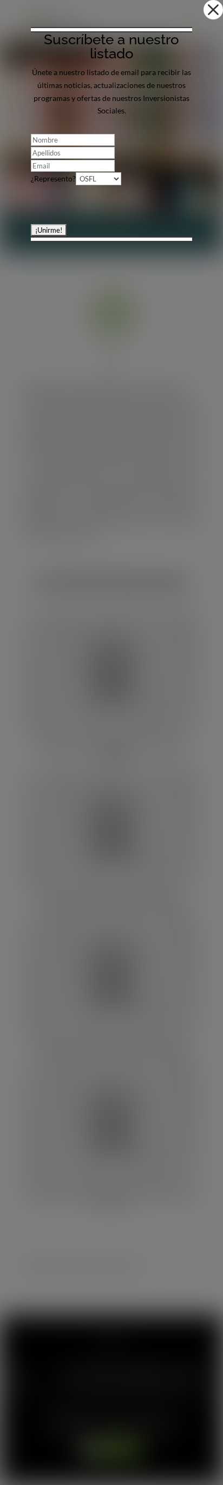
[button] (213, 9)
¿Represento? (53, 178)
